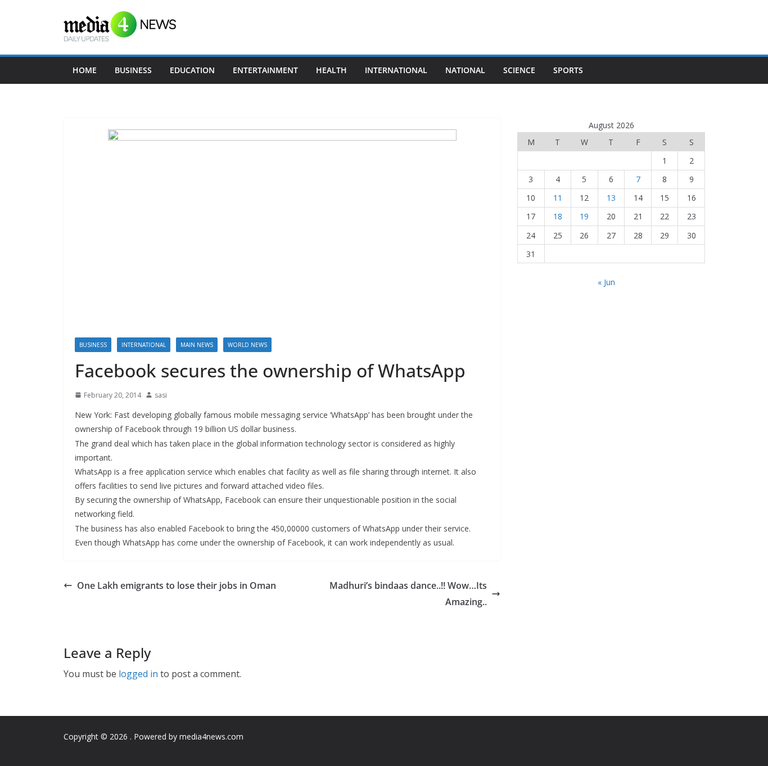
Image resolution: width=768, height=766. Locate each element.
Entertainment (265, 70)
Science (519, 70)
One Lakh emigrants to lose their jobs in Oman (176, 585)
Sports (568, 70)
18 (557, 216)
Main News (196, 345)
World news (247, 345)
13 (611, 197)
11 (557, 197)
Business (133, 70)
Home (85, 70)
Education (192, 70)
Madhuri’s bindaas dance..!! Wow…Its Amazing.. (408, 593)
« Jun (606, 282)
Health (331, 70)
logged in (138, 674)
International (396, 70)
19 (584, 216)
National (465, 70)
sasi (161, 395)
